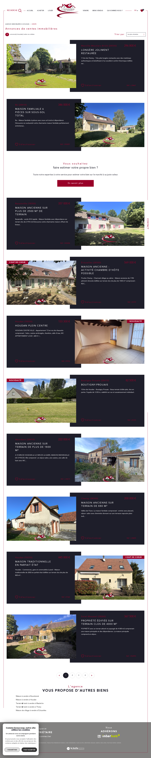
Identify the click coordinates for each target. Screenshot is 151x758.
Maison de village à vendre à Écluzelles (31, 710)
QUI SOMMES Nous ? (115, 10)
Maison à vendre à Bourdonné (27, 696)
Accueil (30, 10)
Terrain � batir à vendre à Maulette (30, 703)
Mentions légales (90, 742)
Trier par (119, 34)
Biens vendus (98, 10)
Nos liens (103, 742)
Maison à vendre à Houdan (26, 700)
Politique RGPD (111, 742)
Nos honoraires (71, 742)
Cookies (119, 742)
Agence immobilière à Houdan (17, 24)
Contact (147, 223)
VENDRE (86, 10)
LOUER (50, 10)
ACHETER (40, 10)
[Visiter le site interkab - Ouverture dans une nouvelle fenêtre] (111, 735)
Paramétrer (12, 750)
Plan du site (79, 742)
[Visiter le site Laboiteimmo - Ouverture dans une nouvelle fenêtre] (75, 751)
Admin (98, 742)
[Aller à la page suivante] (92, 675)
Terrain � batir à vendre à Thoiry (28, 707)
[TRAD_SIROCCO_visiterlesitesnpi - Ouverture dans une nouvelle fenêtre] (99, 736)
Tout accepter (29, 750)
